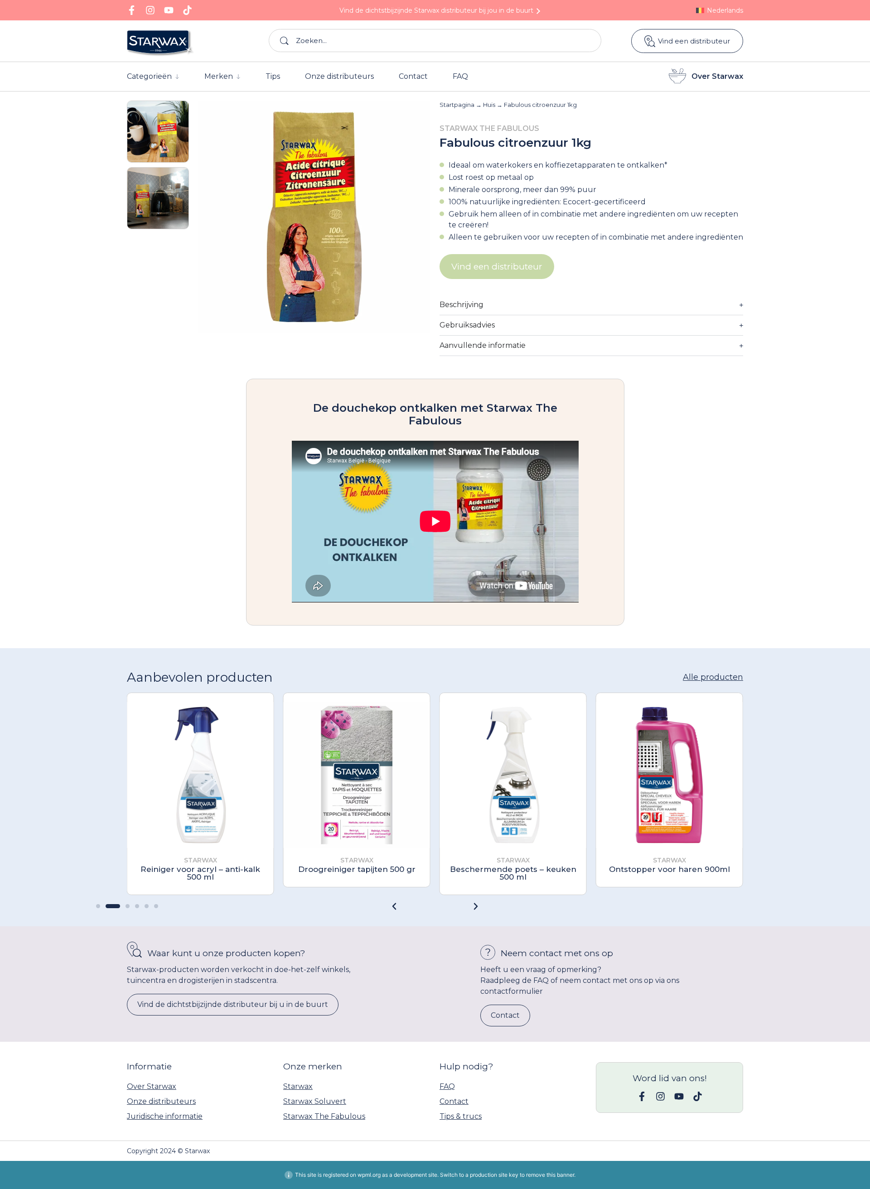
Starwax (298, 1086)
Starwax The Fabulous (324, 1116)
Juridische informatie (165, 1116)
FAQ (447, 1086)
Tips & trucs (461, 1116)
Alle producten (713, 677)
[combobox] (435, 40)
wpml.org (369, 1174)
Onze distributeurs (161, 1101)
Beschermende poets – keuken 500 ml (513, 873)
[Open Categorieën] (177, 76)
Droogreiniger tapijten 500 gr (357, 869)
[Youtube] (169, 10)
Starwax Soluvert (314, 1101)
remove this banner (550, 1174)
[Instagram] (150, 10)
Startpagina (457, 104)
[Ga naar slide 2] (113, 906)
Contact (454, 1101)
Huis (489, 104)
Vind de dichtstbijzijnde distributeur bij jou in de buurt (436, 10)
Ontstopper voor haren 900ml (669, 869)
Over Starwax (717, 76)
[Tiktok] (187, 10)
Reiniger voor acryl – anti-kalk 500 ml (200, 873)
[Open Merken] (238, 76)
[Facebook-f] (131, 10)
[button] (475, 906)
